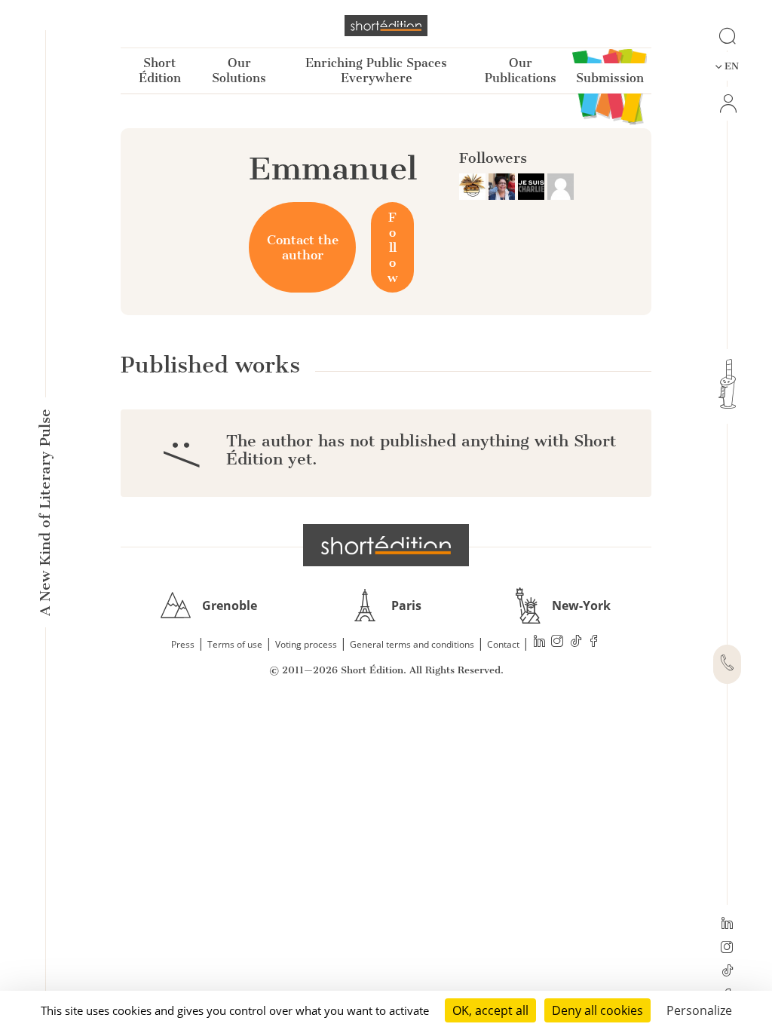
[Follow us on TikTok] (727, 972)
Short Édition (160, 70)
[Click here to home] (386, 545)
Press (183, 644)
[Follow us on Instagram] (727, 949)
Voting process (306, 644)
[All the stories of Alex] (532, 185)
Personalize (699, 1010)
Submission (610, 78)
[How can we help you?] (727, 664)
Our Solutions (239, 70)
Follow (392, 247)
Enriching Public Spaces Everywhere (376, 70)
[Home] (386, 25)
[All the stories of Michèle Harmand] (503, 185)
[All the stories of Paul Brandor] (474, 185)
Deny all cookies (597, 1010)
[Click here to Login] (727, 104)
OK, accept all (490, 1010)
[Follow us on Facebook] (594, 642)
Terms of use (234, 644)
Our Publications (520, 70)
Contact (503, 644)
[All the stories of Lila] (560, 185)
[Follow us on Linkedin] (727, 924)
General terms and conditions (412, 644)
